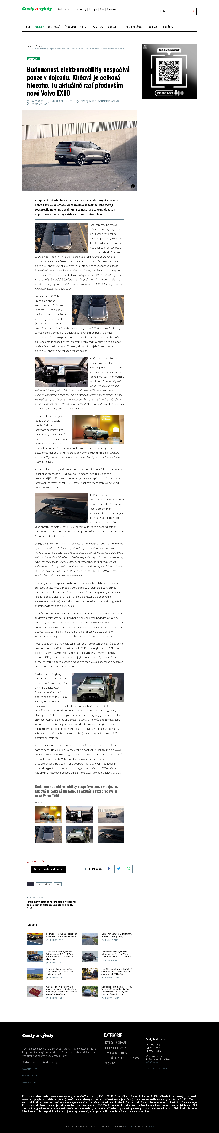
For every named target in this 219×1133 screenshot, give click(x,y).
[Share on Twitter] (118, 869)
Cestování (121, 1042)
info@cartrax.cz (154, 1062)
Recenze (124, 1053)
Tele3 (151, 1126)
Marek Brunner (62, 101)
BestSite (128, 1126)
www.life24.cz (29, 1069)
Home (29, 46)
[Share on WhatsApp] (128, 869)
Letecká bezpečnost (115, 1058)
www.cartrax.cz (30, 1082)
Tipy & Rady (110, 1053)
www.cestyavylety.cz (63, 1096)
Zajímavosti (33, 58)
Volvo (57, 884)
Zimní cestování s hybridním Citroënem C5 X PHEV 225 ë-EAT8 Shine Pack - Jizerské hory (116, 954)
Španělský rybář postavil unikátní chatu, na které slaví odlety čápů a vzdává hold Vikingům (116, 972)
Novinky (39, 46)
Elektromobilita (44, 884)
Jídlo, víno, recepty (115, 1048)
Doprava (134, 1058)
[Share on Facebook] (109, 869)
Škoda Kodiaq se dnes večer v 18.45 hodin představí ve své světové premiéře (59, 972)
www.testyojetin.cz (32, 1075)
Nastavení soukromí (156, 1068)
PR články (109, 1063)
